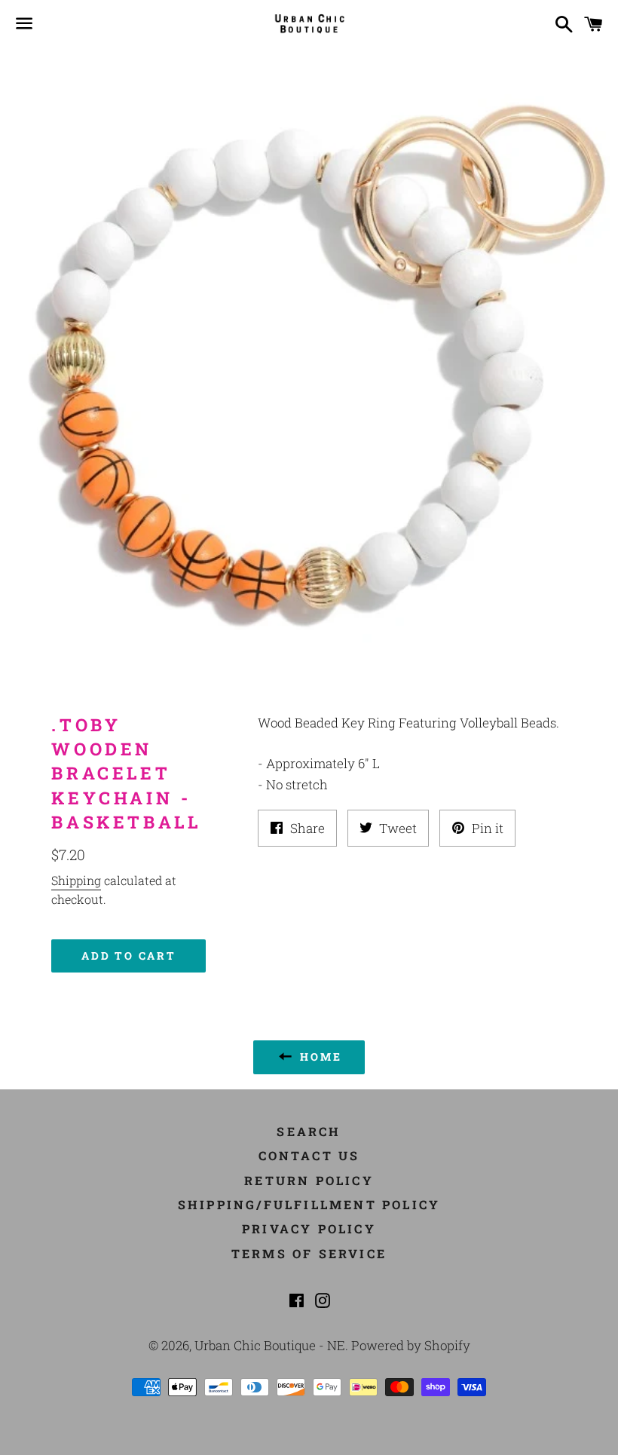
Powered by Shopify (410, 1345)
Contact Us (309, 1155)
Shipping (76, 880)
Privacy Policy (309, 1228)
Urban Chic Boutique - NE (269, 1345)
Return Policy (309, 1180)
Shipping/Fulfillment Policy (309, 1204)
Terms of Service (309, 1253)
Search (309, 1131)
